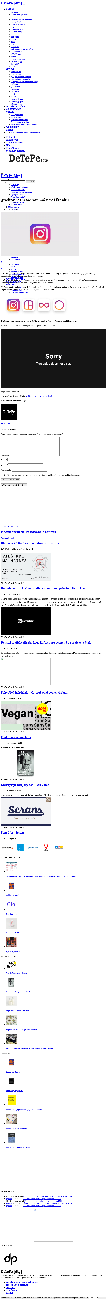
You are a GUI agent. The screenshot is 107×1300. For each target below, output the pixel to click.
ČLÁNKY (10, 9)
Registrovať (12, 140)
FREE (13, 67)
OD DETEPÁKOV (13, 109)
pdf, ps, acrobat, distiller (21, 77)
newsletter (11, 1290)
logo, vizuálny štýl (18, 24)
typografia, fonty (17, 22)
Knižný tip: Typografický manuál (18, 1147)
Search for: (5, 179)
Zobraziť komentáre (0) (14, 485)
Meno (4, 460)
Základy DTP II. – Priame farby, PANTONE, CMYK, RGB (48, 1196)
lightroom (15, 92)
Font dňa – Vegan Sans (16, 737)
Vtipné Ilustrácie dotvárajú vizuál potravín (21, 1030)
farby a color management (21, 19)
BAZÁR (9, 130)
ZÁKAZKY (15, 64)
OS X (13, 94)
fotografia (15, 37)
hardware (15, 47)
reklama (10, 1288)
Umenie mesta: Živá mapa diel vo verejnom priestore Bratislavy (43, 588)
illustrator (15, 89)
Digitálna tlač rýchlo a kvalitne (17, 1011)
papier (14, 34)
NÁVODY (10, 69)
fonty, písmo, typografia (20, 79)
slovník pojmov (17, 104)
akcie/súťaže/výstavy (19, 14)
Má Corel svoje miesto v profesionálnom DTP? (42, 1198)
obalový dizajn (17, 32)
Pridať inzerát (13, 148)
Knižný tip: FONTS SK (14, 933)
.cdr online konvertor (19, 120)
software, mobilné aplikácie (22, 49)
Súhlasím (93, 1298)
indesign (14, 84)
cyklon (9, 1198)
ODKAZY (10, 112)
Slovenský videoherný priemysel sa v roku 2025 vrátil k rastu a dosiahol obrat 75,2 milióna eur (41, 876)
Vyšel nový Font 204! (13, 952)
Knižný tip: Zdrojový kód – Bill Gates (25, 785)
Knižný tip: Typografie (14, 1091)
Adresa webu (6, 470)
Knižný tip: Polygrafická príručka (18, 1128)
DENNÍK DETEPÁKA (15, 107)
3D (12, 44)
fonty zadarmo (17, 99)
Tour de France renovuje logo (16, 973)
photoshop (15, 87)
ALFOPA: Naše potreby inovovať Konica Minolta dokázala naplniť (29, 1048)
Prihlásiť (10, 137)
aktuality (15, 12)
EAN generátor (17, 115)
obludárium (16, 54)
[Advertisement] (53, 507)
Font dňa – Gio (11, 914)
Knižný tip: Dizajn (13, 895)
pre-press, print (17, 29)
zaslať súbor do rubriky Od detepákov (25, 133)
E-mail (4, 465)
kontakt (10, 1293)
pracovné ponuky (18, 59)
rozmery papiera (17, 102)
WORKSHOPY (12, 127)
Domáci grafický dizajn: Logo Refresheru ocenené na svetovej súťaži (46, 642)
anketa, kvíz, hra (18, 17)
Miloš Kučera (13, 207)
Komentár (5, 455)
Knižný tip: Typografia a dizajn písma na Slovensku (25, 1110)
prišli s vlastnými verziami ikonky (39, 396)
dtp (12, 27)
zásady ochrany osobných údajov (22, 1282)
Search (30, 182)
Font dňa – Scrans (12, 832)
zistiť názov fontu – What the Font (24, 125)
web (13, 42)
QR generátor (16, 117)
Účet (8, 145)
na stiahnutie (16, 52)
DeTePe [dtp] (11, 3)
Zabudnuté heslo (14, 143)
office (13, 97)
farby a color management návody (24, 82)
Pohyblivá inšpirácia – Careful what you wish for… (34, 692)
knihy (13, 39)
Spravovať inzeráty (15, 151)
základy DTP (16, 72)
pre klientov (16, 74)
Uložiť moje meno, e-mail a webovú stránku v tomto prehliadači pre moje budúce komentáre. (42, 475)
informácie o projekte (17, 1285)
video (13, 57)
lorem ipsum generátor (20, 122)
